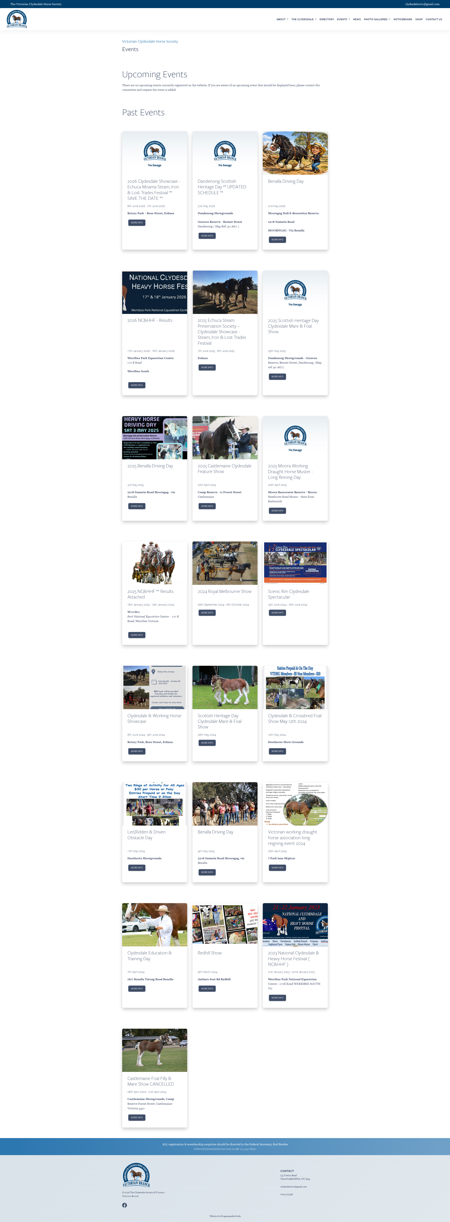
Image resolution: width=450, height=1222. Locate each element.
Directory (327, 19)
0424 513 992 (286, 1194)
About (281, 19)
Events (342, 19)
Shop (419, 19)
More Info (137, 222)
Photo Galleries (376, 19)
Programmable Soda (231, 1216)
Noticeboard (403, 19)
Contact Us (434, 19)
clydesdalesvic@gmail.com (293, 1186)
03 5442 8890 (247, 1149)
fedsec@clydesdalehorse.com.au (214, 1149)
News (357, 19)
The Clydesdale (302, 19)
